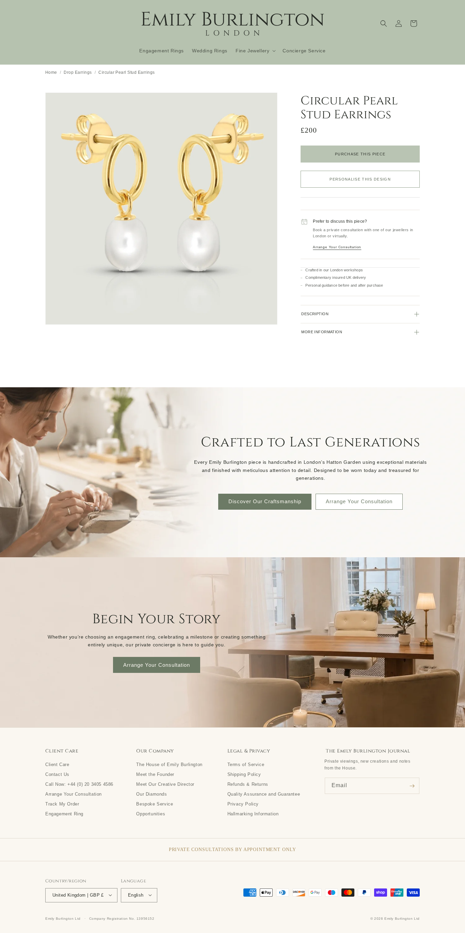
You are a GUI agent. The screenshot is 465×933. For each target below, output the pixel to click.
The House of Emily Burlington (169, 764)
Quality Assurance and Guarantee (263, 794)
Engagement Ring (64, 813)
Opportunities (150, 813)
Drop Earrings (78, 72)
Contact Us (57, 774)
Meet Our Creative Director (165, 784)
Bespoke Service (154, 804)
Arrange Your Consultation (337, 247)
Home (51, 72)
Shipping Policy (244, 774)
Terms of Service (245, 764)
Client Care (57, 764)
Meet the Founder (155, 774)
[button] (254, 51)
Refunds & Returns (247, 784)
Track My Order (62, 804)
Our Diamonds (151, 794)
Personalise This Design (360, 179)
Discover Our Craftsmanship (264, 501)
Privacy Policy (243, 804)
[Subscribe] (411, 786)
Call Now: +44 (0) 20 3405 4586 (79, 784)
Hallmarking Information (253, 813)
